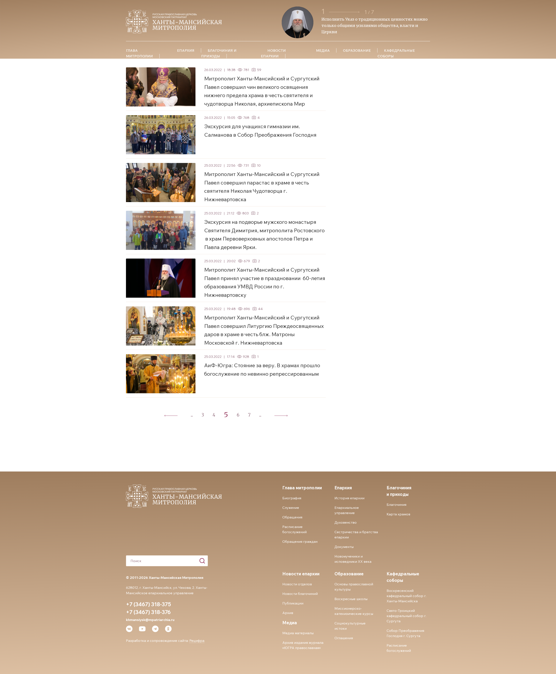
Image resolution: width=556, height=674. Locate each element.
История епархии (349, 498)
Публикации (292, 603)
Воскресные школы (350, 599)
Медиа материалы (298, 633)
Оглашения (343, 638)
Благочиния (396, 504)
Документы (344, 547)
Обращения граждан (300, 541)
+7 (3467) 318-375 (148, 604)
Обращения (292, 517)
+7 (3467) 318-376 (148, 612)
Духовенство (345, 522)
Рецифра (196, 640)
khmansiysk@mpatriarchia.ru (150, 620)
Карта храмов (398, 514)
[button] (345, 12)
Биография (291, 498)
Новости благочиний (300, 593)
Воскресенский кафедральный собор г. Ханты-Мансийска (406, 595)
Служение (290, 507)
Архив (287, 613)
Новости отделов (297, 584)
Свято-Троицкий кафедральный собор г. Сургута (406, 615)
